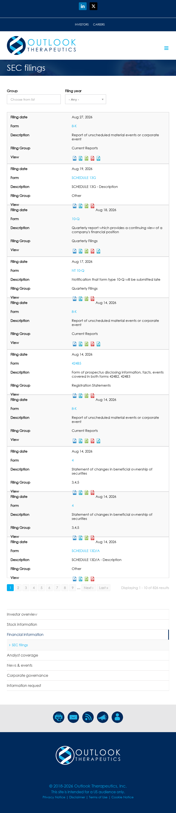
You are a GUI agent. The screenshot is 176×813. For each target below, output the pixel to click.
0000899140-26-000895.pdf (93, 579)
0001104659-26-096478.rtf (81, 344)
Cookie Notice (122, 797)
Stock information (22, 624)
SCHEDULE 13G (84, 178)
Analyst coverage (22, 655)
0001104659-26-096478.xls (87, 344)
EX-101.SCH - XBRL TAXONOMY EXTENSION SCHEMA (99, 158)
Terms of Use (98, 797)
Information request (24, 685)
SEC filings (20, 645)
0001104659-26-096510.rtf (81, 441)
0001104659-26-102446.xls (87, 158)
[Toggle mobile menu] (166, 48)
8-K (74, 126)
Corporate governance (27, 675)
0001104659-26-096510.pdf (93, 441)
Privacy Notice (54, 797)
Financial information (25, 634)
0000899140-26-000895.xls (87, 579)
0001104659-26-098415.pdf (93, 251)
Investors (82, 24)
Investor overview (22, 614)
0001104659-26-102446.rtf (81, 158)
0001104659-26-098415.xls (87, 251)
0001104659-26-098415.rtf (81, 251)
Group (12, 91)
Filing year (73, 91)
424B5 (76, 363)
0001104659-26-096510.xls (87, 441)
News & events (19, 665)
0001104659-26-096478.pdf (93, 344)
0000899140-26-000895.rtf (81, 579)
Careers (99, 24)
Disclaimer (77, 797)
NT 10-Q (78, 270)
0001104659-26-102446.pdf (93, 158)
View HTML (75, 158)
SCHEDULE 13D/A (86, 551)
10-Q (76, 219)
